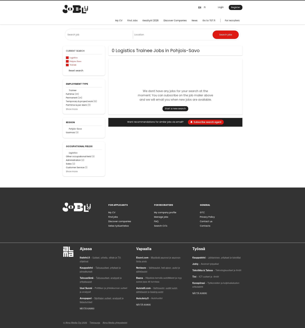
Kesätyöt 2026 (151, 20)
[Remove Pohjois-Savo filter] (67, 128)
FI (205, 7)
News (194, 20)
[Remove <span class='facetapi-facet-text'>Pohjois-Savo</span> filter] (67, 61)
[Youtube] (85, 218)
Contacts (205, 225)
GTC (202, 212)
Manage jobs (161, 217)
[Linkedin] (75, 218)
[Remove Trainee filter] (67, 90)
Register (235, 7)
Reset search (76, 70)
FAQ (156, 221)
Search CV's (160, 225)
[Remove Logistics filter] (67, 152)
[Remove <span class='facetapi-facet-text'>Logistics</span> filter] (67, 57)
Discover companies (119, 221)
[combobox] (99, 34)
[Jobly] (75, 9)
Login (221, 7)
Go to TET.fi (209, 20)
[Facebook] (65, 218)
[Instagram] (70, 218)
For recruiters (232, 20)
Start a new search (175, 108)
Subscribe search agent (207, 122)
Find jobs (113, 217)
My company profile (165, 212)
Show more (72, 109)
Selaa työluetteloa (118, 225)
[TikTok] (80, 218)
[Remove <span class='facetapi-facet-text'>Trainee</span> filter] (67, 65)
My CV (118, 20)
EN (199, 7)
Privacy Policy (207, 217)
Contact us (206, 221)
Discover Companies (175, 20)
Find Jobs (132, 20)
